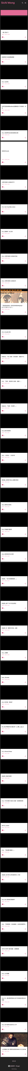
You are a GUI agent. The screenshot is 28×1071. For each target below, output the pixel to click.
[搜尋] (22, 3)
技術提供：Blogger (15, 1066)
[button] (25, 37)
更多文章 (14, 1061)
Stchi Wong (8, 2)
